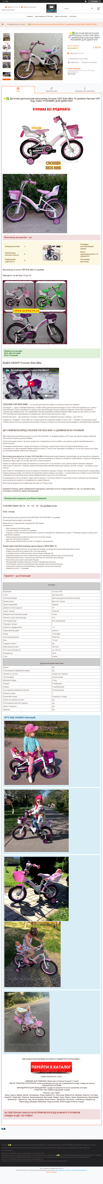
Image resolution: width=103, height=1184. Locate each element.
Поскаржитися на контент (63, 1170)
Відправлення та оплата (44, 16)
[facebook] (2, 1129)
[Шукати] (92, 8)
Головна (30, 16)
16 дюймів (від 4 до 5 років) (16, 24)
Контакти (73, 16)
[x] (4, 1129)
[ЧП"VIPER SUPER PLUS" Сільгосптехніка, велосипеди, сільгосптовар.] (51, 8)
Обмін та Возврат (61, 16)
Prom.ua (61, 1168)
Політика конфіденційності (79, 1170)
